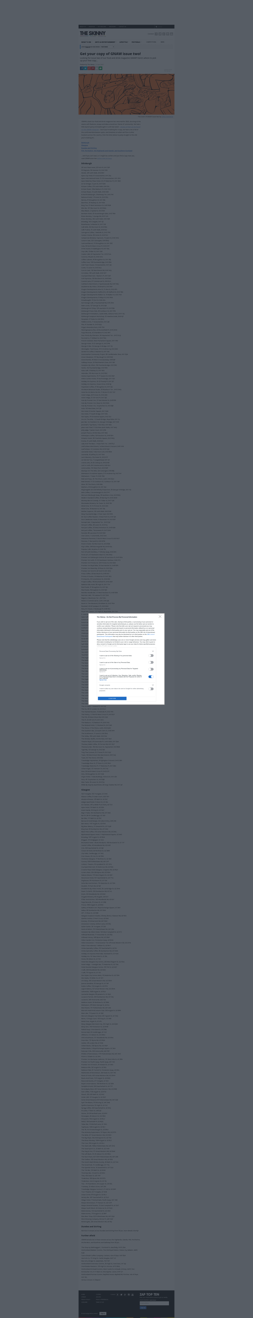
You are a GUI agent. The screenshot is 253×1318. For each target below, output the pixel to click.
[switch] (151, 655)
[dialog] (126, 659)
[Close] (161, 617)
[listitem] (126, 651)
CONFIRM (112, 698)
